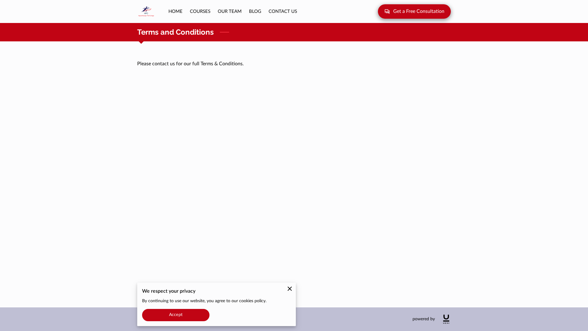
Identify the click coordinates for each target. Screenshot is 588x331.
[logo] (446, 319)
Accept (176, 315)
